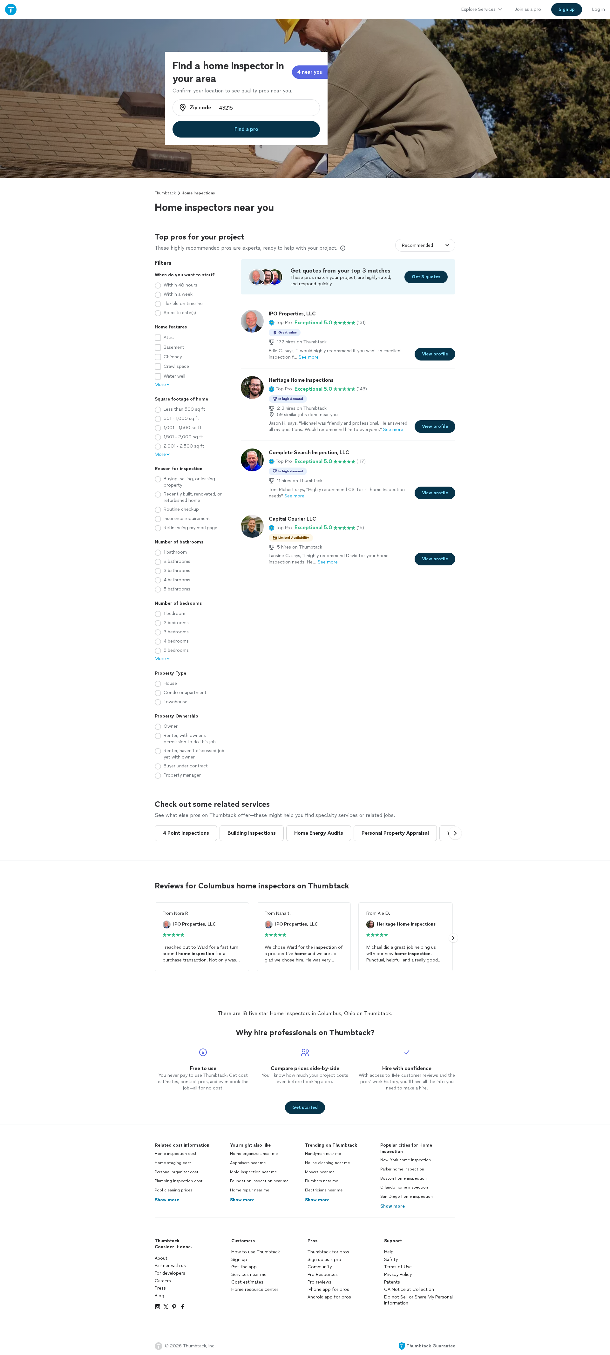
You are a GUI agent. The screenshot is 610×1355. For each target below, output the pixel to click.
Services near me (249, 1274)
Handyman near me (323, 1153)
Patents (392, 1282)
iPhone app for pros (328, 1289)
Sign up (239, 1259)
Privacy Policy (398, 1274)
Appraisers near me (248, 1163)
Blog (159, 1295)
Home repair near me (249, 1190)
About (161, 1258)
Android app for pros (329, 1297)
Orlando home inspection (404, 1187)
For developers (170, 1273)
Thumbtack (165, 193)
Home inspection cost (176, 1153)
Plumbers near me (321, 1181)
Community (320, 1267)
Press (160, 1288)
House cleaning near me (327, 1163)
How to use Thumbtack (255, 1252)
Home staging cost (173, 1163)
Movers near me (320, 1172)
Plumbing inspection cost (179, 1181)
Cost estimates (247, 1282)
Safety (391, 1259)
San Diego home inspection (406, 1196)
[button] (280, 322)
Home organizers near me (254, 1153)
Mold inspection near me (253, 1172)
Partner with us (170, 1265)
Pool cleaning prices (173, 1190)
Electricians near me (323, 1190)
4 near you (309, 72)
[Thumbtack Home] (11, 9)
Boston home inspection (403, 1178)
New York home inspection (405, 1160)
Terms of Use (398, 1267)
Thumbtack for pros (328, 1252)
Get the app (244, 1267)
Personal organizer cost (177, 1172)
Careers (163, 1281)
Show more (167, 1200)
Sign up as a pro (324, 1259)
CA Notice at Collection (409, 1289)
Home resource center (254, 1289)
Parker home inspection (402, 1169)
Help (389, 1252)
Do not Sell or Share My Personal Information (418, 1300)
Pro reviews (319, 1282)
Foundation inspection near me (259, 1181)
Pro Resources (323, 1274)
